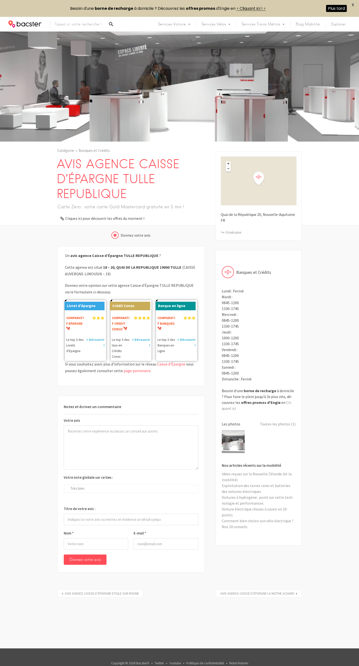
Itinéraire (233, 232)
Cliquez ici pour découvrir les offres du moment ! (104, 218)
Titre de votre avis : (79, 508)
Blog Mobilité (308, 24)
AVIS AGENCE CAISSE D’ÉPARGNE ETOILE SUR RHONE (102, 593)
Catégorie (65, 150)
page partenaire (137, 370)
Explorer (338, 24)
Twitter (159, 663)
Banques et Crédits (94, 150)
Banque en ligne (171, 305)
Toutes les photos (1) (278, 424)
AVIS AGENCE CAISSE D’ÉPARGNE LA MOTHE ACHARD (257, 593)
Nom (69, 533)
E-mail (140, 533)
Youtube (175, 663)
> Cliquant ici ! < (251, 8)
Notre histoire (238, 663)
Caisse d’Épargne (171, 364)
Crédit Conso (123, 305)
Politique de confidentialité (205, 663)
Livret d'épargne (81, 305)
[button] (261, 178)
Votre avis (72, 420)
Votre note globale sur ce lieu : (88, 477)
